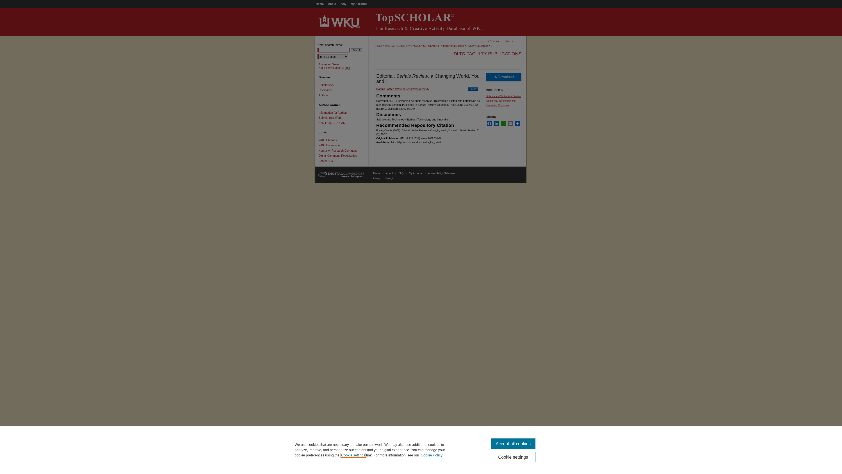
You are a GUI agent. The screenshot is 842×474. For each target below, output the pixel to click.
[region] (421, 450)
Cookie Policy (431, 455)
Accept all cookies (513, 443)
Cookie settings (353, 455)
